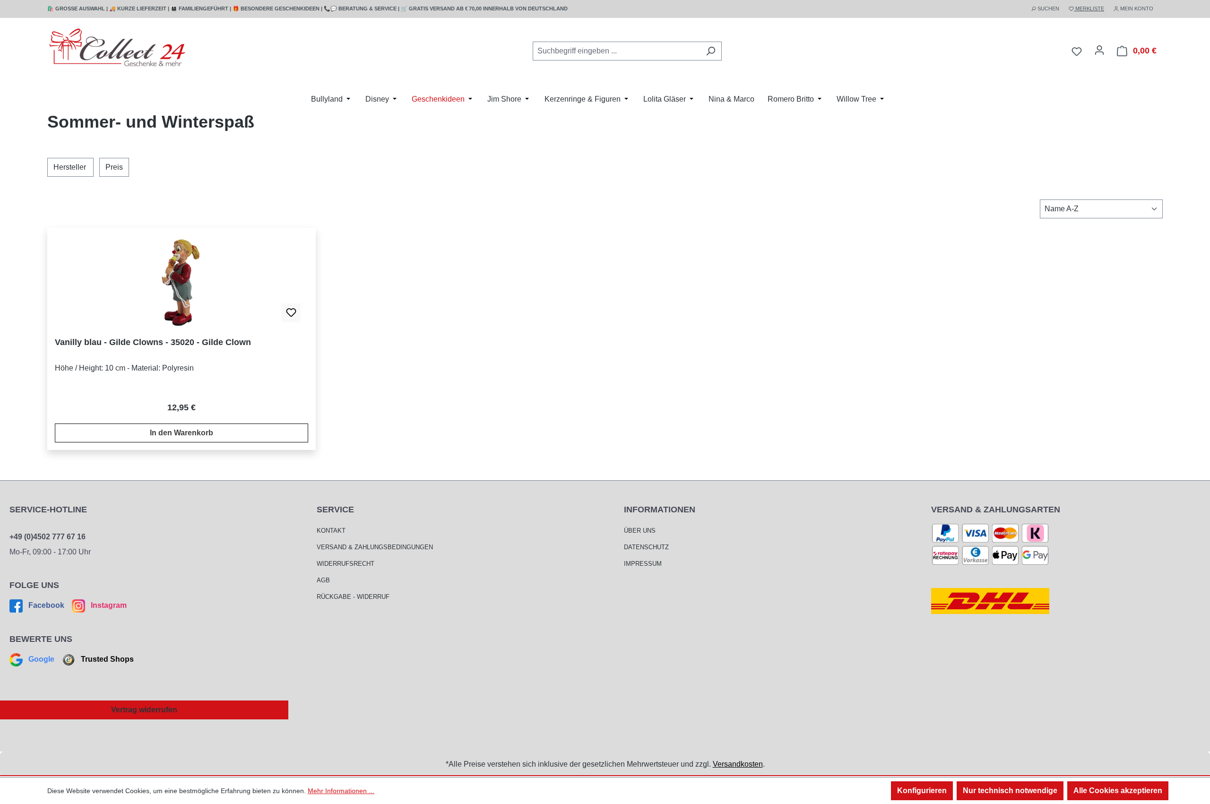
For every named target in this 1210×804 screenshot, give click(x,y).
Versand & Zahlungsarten (995, 509)
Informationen (659, 509)
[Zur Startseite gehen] (118, 49)
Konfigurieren (922, 791)
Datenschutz (646, 547)
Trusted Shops (106, 659)
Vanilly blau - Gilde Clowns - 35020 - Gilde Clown (153, 342)
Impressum (643, 563)
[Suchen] (711, 51)
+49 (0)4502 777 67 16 (47, 537)
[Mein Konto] (1099, 50)
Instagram (108, 605)
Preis (114, 167)
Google (41, 659)
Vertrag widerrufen (144, 710)
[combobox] (616, 51)
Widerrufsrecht (345, 563)
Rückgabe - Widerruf (353, 596)
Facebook (46, 605)
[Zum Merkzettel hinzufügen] (291, 312)
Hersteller (69, 167)
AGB (323, 580)
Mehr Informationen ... (341, 791)
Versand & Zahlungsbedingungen (375, 547)
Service (335, 509)
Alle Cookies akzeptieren (1117, 791)
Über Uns (640, 530)
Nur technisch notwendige (1010, 791)
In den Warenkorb (181, 433)
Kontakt (331, 530)
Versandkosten (738, 764)
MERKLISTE (1089, 8)
